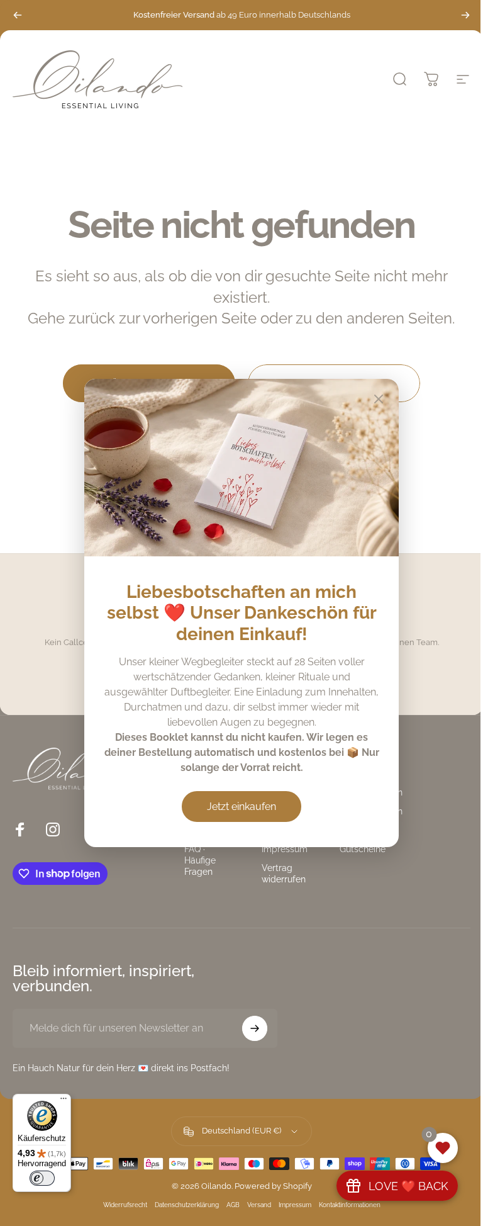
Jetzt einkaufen (241, 807)
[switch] (42, 1178)
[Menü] (63, 1101)
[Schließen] (378, 399)
